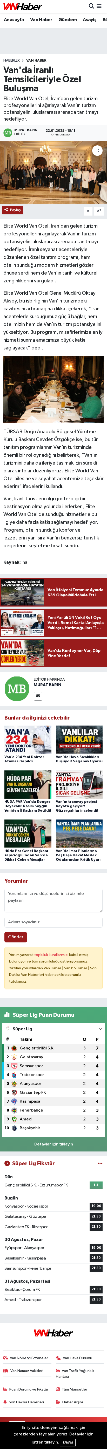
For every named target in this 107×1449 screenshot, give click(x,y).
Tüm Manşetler (74, 1389)
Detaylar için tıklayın (53, 1144)
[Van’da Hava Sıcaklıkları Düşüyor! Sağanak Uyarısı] (79, 739)
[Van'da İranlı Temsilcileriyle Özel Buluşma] (53, 172)
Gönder (15, 937)
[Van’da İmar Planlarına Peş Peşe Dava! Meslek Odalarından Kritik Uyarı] (79, 833)
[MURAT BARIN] (16, 688)
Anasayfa (14, 19)
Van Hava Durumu (77, 1358)
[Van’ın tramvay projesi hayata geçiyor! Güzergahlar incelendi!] (79, 784)
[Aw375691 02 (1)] (53, 389)
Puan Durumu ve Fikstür (28, 1389)
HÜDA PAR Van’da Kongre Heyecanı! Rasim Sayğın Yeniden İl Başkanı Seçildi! (27, 806)
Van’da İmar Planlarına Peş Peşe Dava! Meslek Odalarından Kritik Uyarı (78, 855)
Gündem (67, 19)
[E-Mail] (38, 696)
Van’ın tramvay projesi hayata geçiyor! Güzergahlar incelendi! (77, 806)
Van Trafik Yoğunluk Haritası (75, 1374)
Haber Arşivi (72, 1402)
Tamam (68, 1442)
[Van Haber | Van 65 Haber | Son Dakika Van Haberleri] (22, 6)
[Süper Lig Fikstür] (100, 1163)
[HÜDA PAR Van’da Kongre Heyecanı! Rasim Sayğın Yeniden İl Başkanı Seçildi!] (27, 784)
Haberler (11, 60)
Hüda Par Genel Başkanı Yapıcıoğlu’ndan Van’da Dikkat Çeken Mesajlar (26, 855)
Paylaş (15, 210)
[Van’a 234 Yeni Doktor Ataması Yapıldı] (27, 739)
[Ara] (91, 6)
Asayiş (89, 19)
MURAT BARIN (47, 685)
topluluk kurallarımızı (51, 955)
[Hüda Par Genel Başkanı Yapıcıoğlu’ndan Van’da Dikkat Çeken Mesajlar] (27, 833)
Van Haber (41, 19)
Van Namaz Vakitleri (26, 1371)
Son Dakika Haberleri (26, 1402)
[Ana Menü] (99, 6)
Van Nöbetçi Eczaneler (29, 1358)
